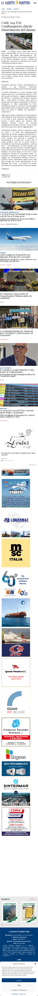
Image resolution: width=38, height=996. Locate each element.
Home (3, 9)
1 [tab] (1, 460)
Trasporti (15, 9)
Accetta (19, 980)
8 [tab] (12, 460)
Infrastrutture (4, 339)
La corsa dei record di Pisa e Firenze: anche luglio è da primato (17, 411)
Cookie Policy (14, 994)
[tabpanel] (19, 456)
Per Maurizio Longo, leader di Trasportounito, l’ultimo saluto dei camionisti (16, 295)
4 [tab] (6, 460)
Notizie (2, 302)
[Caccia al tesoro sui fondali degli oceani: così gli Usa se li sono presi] (19, 198)
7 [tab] (11, 460)
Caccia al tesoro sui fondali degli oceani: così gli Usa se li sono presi (18, 215)
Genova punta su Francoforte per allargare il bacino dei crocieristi (15, 255)
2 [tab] (3, 460)
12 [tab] (19, 924)
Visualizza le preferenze (19, 990)
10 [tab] (15, 924)
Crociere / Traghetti (5, 265)
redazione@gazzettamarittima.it (22, 941)
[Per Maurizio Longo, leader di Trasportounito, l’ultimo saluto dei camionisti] (19, 280)
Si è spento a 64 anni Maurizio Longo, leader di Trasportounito (17, 370)
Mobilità (9, 9)
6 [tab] (9, 460)
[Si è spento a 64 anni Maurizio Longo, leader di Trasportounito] (19, 354)
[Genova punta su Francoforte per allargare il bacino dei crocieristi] (19, 239)
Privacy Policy (22, 994)
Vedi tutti (31, 465)
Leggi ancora (19, 456)
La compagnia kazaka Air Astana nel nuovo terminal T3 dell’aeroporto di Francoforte (16, 333)
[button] (35, 964)
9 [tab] (14, 924)
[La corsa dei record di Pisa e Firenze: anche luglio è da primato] (19, 395)
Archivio (32, 899)
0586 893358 (23, 937)
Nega (19, 985)
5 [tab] (8, 924)
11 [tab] (17, 924)
